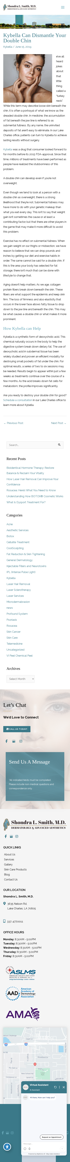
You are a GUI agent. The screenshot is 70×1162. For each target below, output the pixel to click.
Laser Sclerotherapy (19, 589)
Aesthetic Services (18, 530)
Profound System (17, 613)
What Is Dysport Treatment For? (26, 502)
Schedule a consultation (17, 400)
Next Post (58, 423)
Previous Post (13, 423)
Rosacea (12, 625)
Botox (10, 536)
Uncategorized (15, 649)
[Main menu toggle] (63, 7)
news (10, 607)
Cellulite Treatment (18, 542)
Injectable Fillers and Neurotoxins (26, 566)
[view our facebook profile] (6, 741)
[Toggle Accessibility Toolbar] (7, 1147)
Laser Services (15, 595)
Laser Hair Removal (18, 584)
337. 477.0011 (15, 921)
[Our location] (67, 1133)
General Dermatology (20, 560)
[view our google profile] (13, 741)
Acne (10, 524)
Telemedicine (14, 643)
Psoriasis (12, 619)
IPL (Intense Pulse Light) (21, 572)
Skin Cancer (14, 631)
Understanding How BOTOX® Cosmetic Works (35, 496)
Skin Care (12, 637)
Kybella (7, 46)
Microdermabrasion (18, 601)
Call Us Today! (17, 729)
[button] (16, 728)
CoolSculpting (15, 548)
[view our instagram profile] (21, 741)
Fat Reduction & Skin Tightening (26, 554)
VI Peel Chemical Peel (20, 655)
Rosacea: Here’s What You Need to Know (31, 490)
